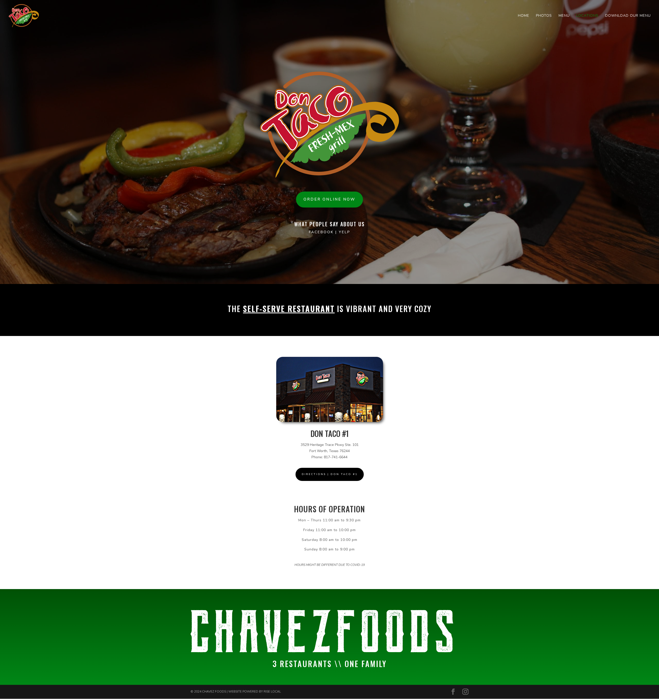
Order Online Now (329, 199)
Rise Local (272, 691)
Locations (587, 16)
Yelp (344, 232)
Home (523, 16)
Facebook (322, 232)
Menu (564, 16)
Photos (544, 16)
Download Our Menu (628, 16)
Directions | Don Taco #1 (330, 474)
